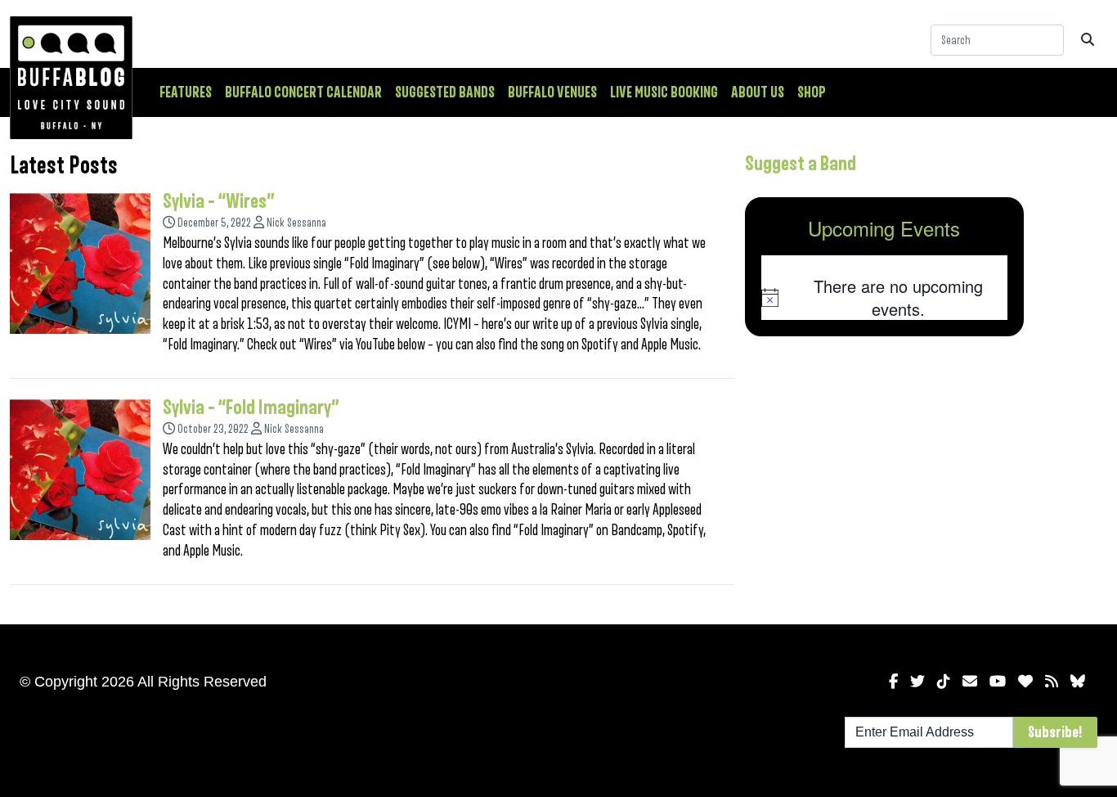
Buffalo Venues (552, 92)
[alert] (884, 297)
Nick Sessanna (296, 223)
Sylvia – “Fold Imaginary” (251, 407)
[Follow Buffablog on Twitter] (917, 681)
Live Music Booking (664, 92)
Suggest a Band (800, 163)
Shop (811, 92)
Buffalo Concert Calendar (303, 92)
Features (185, 92)
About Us (757, 92)
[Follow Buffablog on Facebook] (893, 681)
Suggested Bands (445, 92)
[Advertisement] (885, 477)
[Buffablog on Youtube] (997, 681)
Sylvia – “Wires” (219, 201)
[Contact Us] (969, 681)
